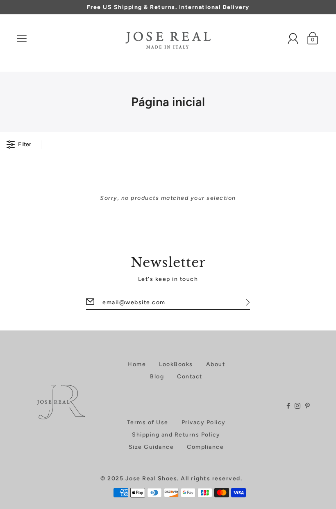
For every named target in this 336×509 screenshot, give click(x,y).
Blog (157, 376)
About (215, 364)
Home (136, 364)
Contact (189, 376)
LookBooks (176, 364)
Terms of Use (147, 422)
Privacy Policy (204, 422)
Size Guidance (151, 446)
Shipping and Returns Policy (176, 434)
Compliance (205, 446)
